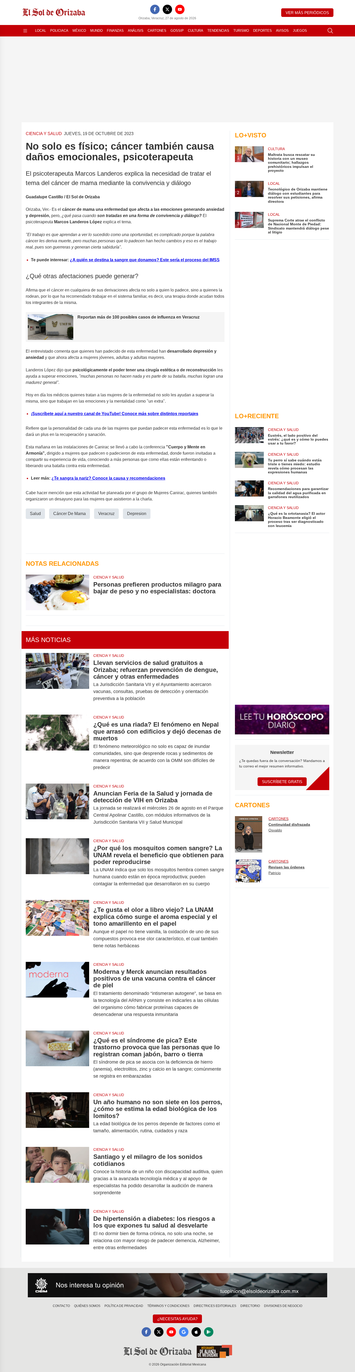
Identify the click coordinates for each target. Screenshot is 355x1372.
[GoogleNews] (183, 1332)
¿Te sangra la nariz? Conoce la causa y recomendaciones (108, 478)
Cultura (195, 31)
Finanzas (115, 31)
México (79, 31)
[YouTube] (180, 9)
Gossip (177, 31)
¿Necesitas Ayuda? (177, 1319)
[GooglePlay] (208, 1332)
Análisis (135, 31)
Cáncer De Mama (69, 513)
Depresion (136, 513)
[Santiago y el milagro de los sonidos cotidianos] (57, 1175)
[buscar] (330, 31)
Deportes (262, 31)
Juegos (300, 31)
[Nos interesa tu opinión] (177, 1285)
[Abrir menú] (25, 30)
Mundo (96, 31)
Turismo (241, 31)
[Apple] (196, 1332)
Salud (35, 513)
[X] (167, 9)
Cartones (157, 31)
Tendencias (218, 31)
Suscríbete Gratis (282, 781)
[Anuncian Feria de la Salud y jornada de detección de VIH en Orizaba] (57, 808)
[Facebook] (155, 9)
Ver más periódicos (307, 12)
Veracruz (106, 513)
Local (40, 31)
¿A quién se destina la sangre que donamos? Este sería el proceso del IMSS (145, 260)
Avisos (282, 31)
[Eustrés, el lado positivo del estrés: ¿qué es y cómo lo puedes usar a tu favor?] (249, 436)
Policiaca (59, 31)
